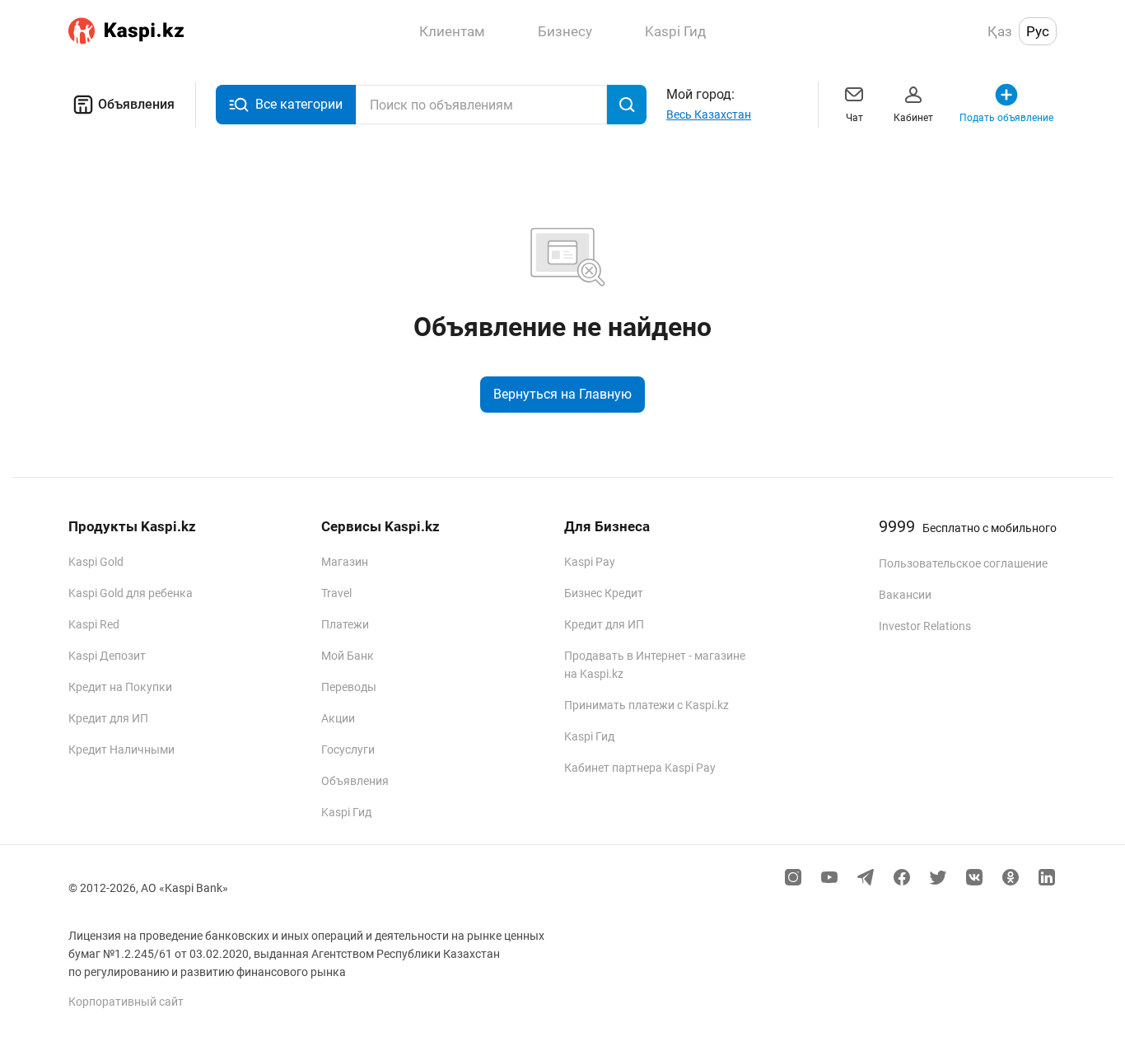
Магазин (344, 561)
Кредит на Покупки (120, 687)
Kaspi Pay (589, 561)
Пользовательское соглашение (963, 563)
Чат (854, 118)
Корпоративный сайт (126, 1001)
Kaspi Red (93, 624)
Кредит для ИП (108, 718)
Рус (1037, 31)
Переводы (348, 687)
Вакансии (905, 594)
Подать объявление (1006, 118)
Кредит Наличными (121, 749)
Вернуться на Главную (562, 394)
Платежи (345, 624)
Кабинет (913, 118)
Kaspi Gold (96, 561)
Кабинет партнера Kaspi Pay (640, 767)
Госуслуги (348, 749)
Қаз (999, 31)
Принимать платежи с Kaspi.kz (646, 705)
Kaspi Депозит (107, 655)
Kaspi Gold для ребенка (130, 593)
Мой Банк (347, 655)
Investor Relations (925, 626)
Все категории (299, 104)
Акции (338, 718)
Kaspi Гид (346, 812)
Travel (336, 593)
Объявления (136, 104)
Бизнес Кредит (603, 593)
